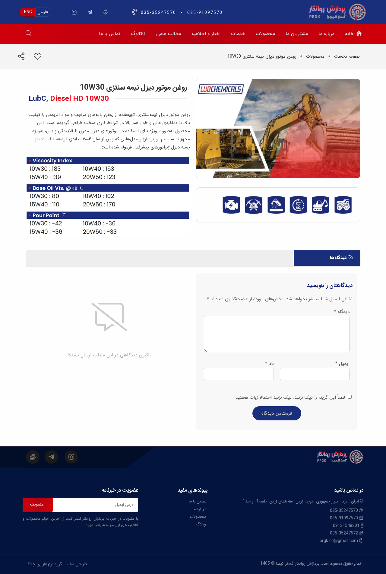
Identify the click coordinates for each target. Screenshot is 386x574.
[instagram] (74, 12)
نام (269, 363)
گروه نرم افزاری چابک (44, 564)
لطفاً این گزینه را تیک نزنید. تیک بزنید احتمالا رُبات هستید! (290, 397)
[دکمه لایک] (42, 57)
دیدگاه (342, 311)
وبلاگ (201, 524)
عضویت (37, 504)
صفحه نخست (347, 56)
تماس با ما (197, 501)
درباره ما (199, 509)
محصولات (315, 56)
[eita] (106, 12)
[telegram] (90, 12)
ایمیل (342, 363)
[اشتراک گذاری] (21, 57)
